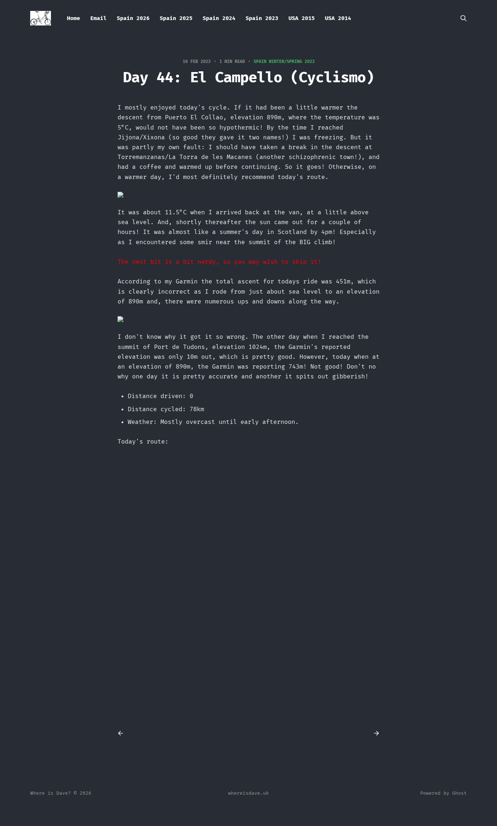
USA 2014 (338, 18)
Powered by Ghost (443, 793)
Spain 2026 (133, 18)
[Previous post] (123, 733)
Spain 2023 (262, 18)
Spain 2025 (176, 18)
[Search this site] (463, 18)
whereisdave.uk (248, 793)
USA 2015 (302, 18)
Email (98, 18)
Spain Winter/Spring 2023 (284, 61)
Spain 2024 (219, 18)
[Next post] (374, 733)
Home (73, 18)
